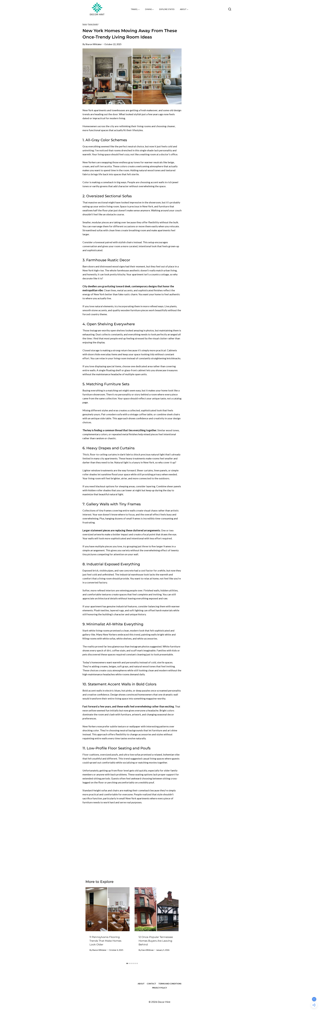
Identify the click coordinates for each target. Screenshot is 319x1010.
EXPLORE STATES (166, 9)
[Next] (175, 924)
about (141, 983)
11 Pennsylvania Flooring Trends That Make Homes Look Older (105, 941)
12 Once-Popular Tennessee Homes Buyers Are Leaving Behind (156, 941)
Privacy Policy (159, 988)
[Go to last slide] (89, 924)
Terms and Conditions (169, 983)
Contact (151, 983)
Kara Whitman (147, 950)
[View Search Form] (230, 9)
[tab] (127, 963)
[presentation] (107, 909)
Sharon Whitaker (93, 44)
